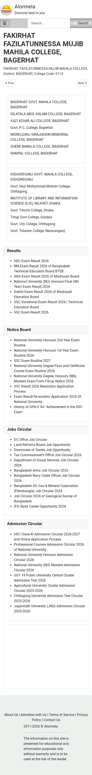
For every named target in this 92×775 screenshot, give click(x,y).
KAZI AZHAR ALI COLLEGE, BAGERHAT (39, 121)
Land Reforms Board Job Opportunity (42, 445)
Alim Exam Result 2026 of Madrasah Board (46, 276)
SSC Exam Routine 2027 (32, 361)
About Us (11, 715)
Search (83, 23)
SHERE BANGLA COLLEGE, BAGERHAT (39, 146)
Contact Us (52, 720)
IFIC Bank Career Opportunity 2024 (40, 506)
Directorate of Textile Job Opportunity (42, 450)
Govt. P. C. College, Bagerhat (31, 128)
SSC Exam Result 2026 (31, 312)
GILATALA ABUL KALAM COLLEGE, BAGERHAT (45, 114)
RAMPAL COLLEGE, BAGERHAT (34, 153)
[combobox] (49, 23)
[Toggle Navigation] (4, 23)
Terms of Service (61, 715)
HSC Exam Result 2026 (31, 261)
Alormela (25, 7)
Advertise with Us (33, 715)
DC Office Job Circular (30, 440)
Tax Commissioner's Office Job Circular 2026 (48, 455)
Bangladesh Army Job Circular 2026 (41, 470)
